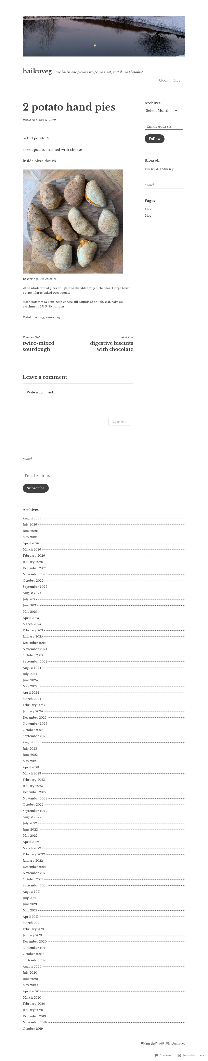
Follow (154, 139)
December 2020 (35, 941)
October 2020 (33, 954)
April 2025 (31, 618)
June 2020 (30, 979)
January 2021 (32, 935)
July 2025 (30, 599)
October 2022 (33, 804)
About (163, 80)
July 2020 (30, 972)
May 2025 (30, 612)
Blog (176, 80)
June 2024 (30, 680)
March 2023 (32, 773)
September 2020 (35, 960)
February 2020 (34, 1004)
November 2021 (35, 873)
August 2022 (32, 817)
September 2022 (35, 811)
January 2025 (33, 636)
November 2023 (35, 723)
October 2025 (33, 580)
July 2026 (30, 524)
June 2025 (30, 605)
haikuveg (37, 71)
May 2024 (30, 686)
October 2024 (33, 655)
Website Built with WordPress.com (162, 1043)
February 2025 (34, 630)
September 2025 (35, 587)
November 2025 (35, 574)
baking (39, 317)
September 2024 (35, 661)
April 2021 (30, 917)
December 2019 (34, 1016)
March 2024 (32, 699)
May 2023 (30, 761)
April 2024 (31, 692)
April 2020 (31, 991)
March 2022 (32, 848)
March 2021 (31, 923)
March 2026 (32, 549)
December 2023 (35, 717)
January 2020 (33, 1010)
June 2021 (30, 904)
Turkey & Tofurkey (159, 169)
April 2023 (31, 767)
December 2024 (35, 643)
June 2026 (30, 531)
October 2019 (33, 1029)
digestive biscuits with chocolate (111, 344)
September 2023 (35, 736)
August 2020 (32, 966)
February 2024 (34, 705)
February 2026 (34, 555)
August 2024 (32, 668)
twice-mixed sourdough (38, 344)
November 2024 (35, 649)
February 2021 (33, 929)
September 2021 (35, 885)
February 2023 (34, 780)
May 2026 (30, 537)
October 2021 (33, 879)
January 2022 (33, 860)
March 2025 (32, 624)
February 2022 (34, 854)
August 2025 (32, 593)
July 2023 (30, 748)
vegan (59, 317)
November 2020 (35, 948)
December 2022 (35, 792)
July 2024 (30, 674)
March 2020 (32, 997)
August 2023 (32, 742)
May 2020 (30, 985)
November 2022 (35, 798)
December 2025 (34, 568)
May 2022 (30, 835)
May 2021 (30, 910)
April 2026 (31, 543)
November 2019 (35, 1022)
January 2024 (33, 711)
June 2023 (30, 755)
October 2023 (33, 730)
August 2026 (32, 518)
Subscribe (36, 488)
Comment (119, 421)
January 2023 (33, 786)
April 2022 (31, 842)
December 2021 (34, 867)
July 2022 (30, 823)
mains (50, 317)
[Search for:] (164, 185)
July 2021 (29, 898)
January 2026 (33, 562)
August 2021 (32, 892)
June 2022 (30, 829)
